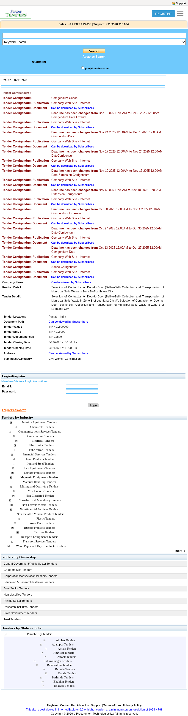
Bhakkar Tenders (63, 681)
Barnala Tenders (65, 669)
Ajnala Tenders (67, 648)
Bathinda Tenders (63, 677)
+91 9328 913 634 (117, 24)
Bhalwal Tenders (64, 685)
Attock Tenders (66, 657)
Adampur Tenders (63, 644)
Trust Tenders (12, 619)
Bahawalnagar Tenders (58, 661)
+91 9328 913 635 (79, 24)
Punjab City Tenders (39, 634)
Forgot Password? (14, 410)
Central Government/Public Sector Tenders (30, 563)
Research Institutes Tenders (21, 607)
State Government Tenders (20, 613)
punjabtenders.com (97, 68)
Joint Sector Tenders (16, 588)
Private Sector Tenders (18, 600)
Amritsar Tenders (63, 652)
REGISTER (163, 14)
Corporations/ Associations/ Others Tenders (30, 576)
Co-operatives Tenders (18, 570)
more (178, 551)
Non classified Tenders (18, 594)
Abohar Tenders (65, 640)
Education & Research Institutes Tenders (29, 582)
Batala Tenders (67, 673)
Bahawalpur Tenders (59, 665)
